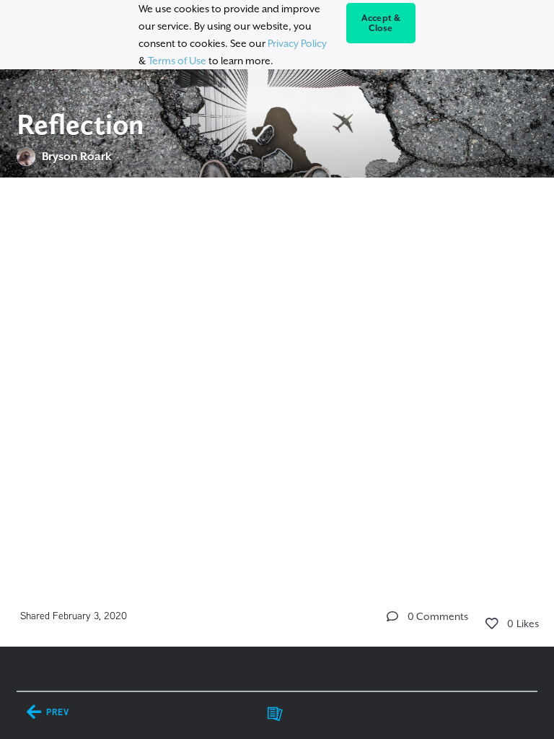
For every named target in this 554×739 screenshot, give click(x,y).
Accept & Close (381, 23)
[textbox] (277, 278)
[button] (392, 616)
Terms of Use (177, 60)
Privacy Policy (297, 43)
